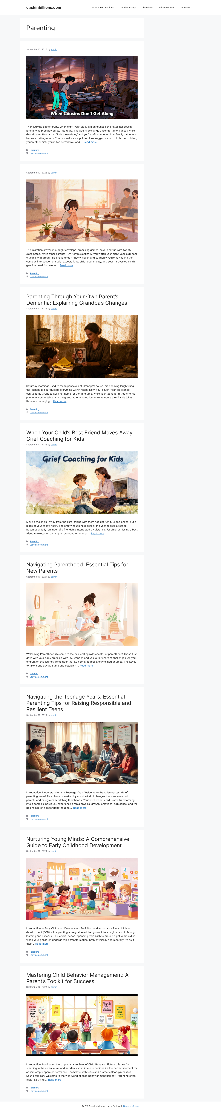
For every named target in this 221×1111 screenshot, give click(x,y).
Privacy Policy (166, 7)
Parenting (34, 150)
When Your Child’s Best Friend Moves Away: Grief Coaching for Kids (80, 435)
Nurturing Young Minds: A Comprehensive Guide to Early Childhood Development (77, 842)
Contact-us (186, 7)
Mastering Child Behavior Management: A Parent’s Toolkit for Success (77, 978)
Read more (90, 142)
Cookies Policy (128, 7)
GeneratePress (131, 1106)
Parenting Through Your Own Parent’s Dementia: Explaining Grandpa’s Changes (76, 299)
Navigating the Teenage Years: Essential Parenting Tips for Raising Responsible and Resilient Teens (78, 702)
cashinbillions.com (43, 7)
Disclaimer (147, 7)
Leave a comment (39, 153)
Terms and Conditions (102, 7)
